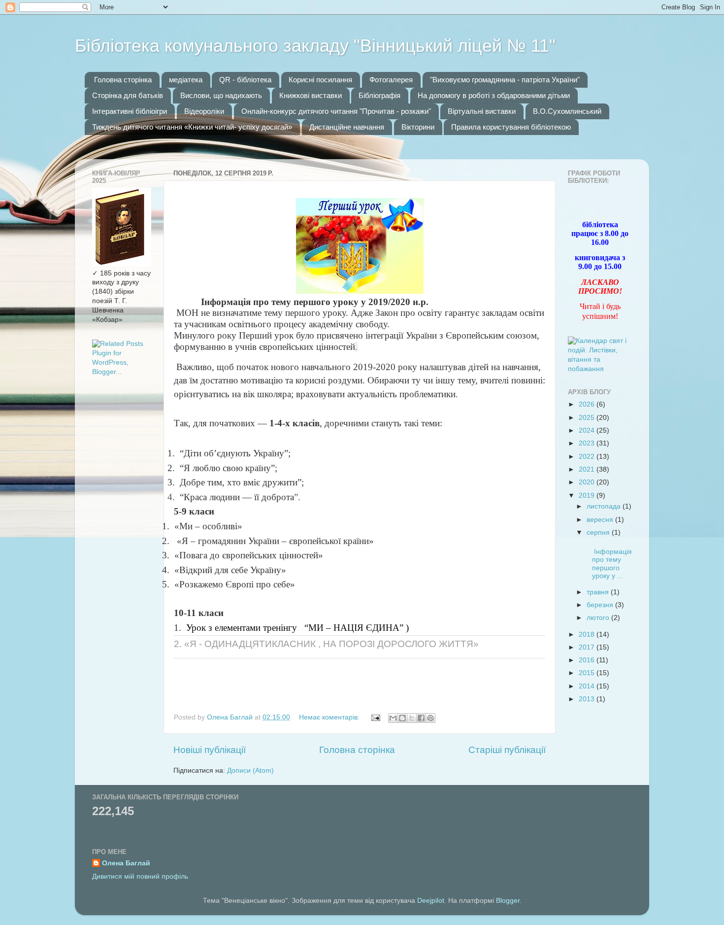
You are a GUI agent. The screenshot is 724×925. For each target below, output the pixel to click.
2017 (587, 647)
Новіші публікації (209, 750)
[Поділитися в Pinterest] (430, 718)
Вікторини (417, 127)
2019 (587, 495)
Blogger (508, 900)
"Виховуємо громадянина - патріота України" (505, 79)
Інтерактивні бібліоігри (129, 111)
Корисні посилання (320, 79)
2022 (587, 456)
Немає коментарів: (330, 717)
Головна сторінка (123, 79)
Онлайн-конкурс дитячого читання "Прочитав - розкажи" (336, 111)
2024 (587, 430)
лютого (599, 617)
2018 (587, 634)
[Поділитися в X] (412, 718)
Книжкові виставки (310, 95)
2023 (587, 443)
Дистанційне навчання (346, 127)
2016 (587, 660)
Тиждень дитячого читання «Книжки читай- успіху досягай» (192, 127)
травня (599, 592)
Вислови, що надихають (221, 95)
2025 (587, 417)
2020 (587, 482)
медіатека (185, 79)
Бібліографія (379, 95)
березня (601, 605)
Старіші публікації (507, 750)
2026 (587, 404)
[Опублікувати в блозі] (402, 718)
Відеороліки (204, 111)
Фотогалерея (391, 79)
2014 (587, 686)
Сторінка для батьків (127, 95)
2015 (587, 673)
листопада (605, 506)
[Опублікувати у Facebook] (421, 718)
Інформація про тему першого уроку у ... (608, 560)
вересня (601, 519)
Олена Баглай (126, 863)
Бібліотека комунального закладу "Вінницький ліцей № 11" (315, 45)
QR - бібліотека (245, 79)
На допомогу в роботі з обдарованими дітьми (494, 95)
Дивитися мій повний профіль (140, 876)
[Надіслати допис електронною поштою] (375, 717)
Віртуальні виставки (482, 111)
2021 (587, 469)
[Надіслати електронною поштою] (393, 718)
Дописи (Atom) (250, 770)
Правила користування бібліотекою (511, 127)
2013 (587, 699)
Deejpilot (430, 900)
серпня (599, 532)
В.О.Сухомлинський (567, 111)
